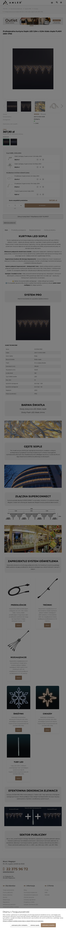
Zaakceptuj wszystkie (48, 925)
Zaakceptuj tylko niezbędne (19, 925)
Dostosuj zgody (35, 925)
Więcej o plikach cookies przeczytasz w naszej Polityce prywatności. (23, 921)
